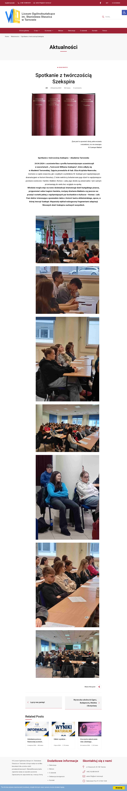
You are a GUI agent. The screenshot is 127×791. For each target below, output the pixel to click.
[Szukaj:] (112, 17)
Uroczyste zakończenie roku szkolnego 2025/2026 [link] (88, 741)
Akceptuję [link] (118, 788)
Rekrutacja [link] (52, 765)
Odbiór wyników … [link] (60, 739)
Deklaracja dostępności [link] (57, 776)
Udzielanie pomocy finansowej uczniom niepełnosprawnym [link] (34, 741)
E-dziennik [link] (52, 773)
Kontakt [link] (52, 780)
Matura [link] (51, 769)
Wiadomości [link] (15, 36)
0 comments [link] (77, 88)
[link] (124, 12)
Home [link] (7, 36)
